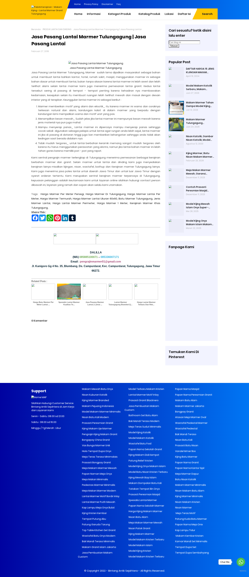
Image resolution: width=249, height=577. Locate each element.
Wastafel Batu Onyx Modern (98, 535)
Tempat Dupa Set (185, 547)
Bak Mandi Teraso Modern (143, 421)
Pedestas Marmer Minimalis (98, 485)
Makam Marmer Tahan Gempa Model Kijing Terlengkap (200, 104)
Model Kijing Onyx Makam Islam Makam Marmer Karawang (199, 222)
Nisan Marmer (183, 507)
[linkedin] (194, 3)
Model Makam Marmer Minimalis (101, 411)
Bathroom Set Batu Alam (143, 415)
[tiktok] (215, 3)
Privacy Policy (91, 4)
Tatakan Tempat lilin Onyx (144, 489)
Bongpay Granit (184, 411)
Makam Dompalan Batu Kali (145, 483)
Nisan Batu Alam (138, 517)
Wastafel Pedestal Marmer (191, 423)
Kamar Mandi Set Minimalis (191, 541)
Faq (119, 4)
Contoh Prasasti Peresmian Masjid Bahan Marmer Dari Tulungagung (198, 188)
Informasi (93, 14)
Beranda (36, 29)
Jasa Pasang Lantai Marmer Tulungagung (96, 68)
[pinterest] (181, 3)
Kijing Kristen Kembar (94, 513)
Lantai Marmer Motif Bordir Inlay (100, 496)
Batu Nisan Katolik (185, 479)
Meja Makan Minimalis (94, 479)
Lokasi (169, 14)
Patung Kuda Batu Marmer (191, 519)
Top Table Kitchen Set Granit (98, 530)
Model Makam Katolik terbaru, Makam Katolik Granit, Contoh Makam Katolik (199, 87)
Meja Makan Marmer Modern (98, 490)
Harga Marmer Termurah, (56, 198)
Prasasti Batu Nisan (186, 445)
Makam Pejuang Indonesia (97, 406)
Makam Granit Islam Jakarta (98, 547)
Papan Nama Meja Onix (189, 524)
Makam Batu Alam (186, 400)
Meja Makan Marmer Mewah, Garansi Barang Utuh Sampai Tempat (198, 171)
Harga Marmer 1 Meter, (112, 203)
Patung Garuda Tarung (95, 524)
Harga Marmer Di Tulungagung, (106, 194)
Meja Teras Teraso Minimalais (99, 456)
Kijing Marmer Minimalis (189, 496)
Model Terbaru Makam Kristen (146, 389)
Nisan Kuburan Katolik (94, 394)
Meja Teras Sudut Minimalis (144, 426)
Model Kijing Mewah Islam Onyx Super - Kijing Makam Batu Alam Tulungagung (198, 205)
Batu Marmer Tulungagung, (136, 198)
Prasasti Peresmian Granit (97, 423)
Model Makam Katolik (141, 438)
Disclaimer (107, 4)
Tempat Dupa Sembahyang (192, 552)
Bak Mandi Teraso (185, 434)
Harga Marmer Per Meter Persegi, (62, 194)
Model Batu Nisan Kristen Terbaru (148, 472)
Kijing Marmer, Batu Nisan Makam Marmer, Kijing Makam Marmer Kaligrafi (199, 155)
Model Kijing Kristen (139, 551)
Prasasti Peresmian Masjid (144, 494)
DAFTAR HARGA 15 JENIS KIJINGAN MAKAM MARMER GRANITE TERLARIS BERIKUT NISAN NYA (200, 70)
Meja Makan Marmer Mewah (145, 522)
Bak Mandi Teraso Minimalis (98, 541)
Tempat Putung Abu (93, 519)
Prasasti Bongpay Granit (96, 462)
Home (77, 4)
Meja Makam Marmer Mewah (99, 468)
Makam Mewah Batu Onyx (97, 389)
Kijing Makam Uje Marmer (96, 428)
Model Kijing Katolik (139, 432)
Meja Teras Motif (185, 513)
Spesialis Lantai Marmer (142, 500)
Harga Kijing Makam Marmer (145, 511)
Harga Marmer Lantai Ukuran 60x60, (95, 198)
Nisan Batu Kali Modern (95, 417)
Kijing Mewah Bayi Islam (142, 477)
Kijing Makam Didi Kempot (143, 455)
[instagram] (208, 3)
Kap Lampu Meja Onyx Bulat (98, 507)
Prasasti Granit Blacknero (143, 400)
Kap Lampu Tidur (185, 530)
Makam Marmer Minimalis (190, 485)
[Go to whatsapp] (241, 562)
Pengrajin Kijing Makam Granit (99, 434)
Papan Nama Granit (187, 462)
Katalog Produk (149, 14)
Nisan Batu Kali (183, 440)
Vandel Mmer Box (185, 451)
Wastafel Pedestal (186, 428)
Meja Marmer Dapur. (187, 473)
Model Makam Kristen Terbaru (146, 539)
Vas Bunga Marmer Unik (95, 445)
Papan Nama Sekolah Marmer (146, 505)
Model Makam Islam (140, 545)
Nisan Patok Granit (139, 528)
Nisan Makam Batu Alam (189, 490)
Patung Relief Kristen (140, 460)
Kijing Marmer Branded (95, 400)
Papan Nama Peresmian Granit (193, 394)
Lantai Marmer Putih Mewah (98, 502)
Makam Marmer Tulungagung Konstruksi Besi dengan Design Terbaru (195, 121)
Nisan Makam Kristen (187, 502)
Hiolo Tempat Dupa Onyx (96, 451)
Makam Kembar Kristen (189, 535)
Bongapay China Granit (95, 440)
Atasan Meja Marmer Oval (190, 417)
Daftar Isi (184, 14)
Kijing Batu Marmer (186, 456)
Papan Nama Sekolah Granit (145, 449)
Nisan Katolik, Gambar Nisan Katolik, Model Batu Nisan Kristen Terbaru (199, 138)
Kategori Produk (119, 14)
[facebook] (188, 3)
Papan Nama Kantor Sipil (189, 468)
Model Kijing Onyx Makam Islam (147, 466)
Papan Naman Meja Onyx (96, 473)
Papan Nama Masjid (187, 389)
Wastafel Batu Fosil (139, 443)
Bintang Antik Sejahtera (123, 570)
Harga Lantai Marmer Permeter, (74, 203)
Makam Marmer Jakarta (189, 406)
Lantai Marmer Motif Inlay (143, 394)
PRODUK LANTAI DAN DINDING (57, 29)
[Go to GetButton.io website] (240, 571)
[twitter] (201, 3)
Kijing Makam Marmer (141, 534)
